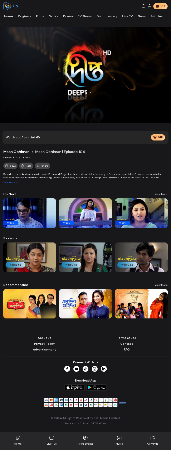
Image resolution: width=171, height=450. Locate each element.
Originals (24, 16)
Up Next (9, 194)
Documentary (107, 16)
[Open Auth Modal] (149, 6)
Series (53, 16)
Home (8, 16)
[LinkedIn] (104, 369)
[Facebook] (67, 369)
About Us (44, 338)
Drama (68, 16)
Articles (157, 16)
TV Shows (85, 16)
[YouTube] (76, 369)
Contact (126, 344)
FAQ (127, 349)
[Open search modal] (144, 6)
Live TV (127, 16)
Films (40, 16)
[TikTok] (85, 369)
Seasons (10, 238)
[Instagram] (95, 369)
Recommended (15, 285)
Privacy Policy (44, 344)
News (142, 16)
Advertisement (44, 349)
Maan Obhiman (16, 151)
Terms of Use (126, 338)
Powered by (86, 423)
